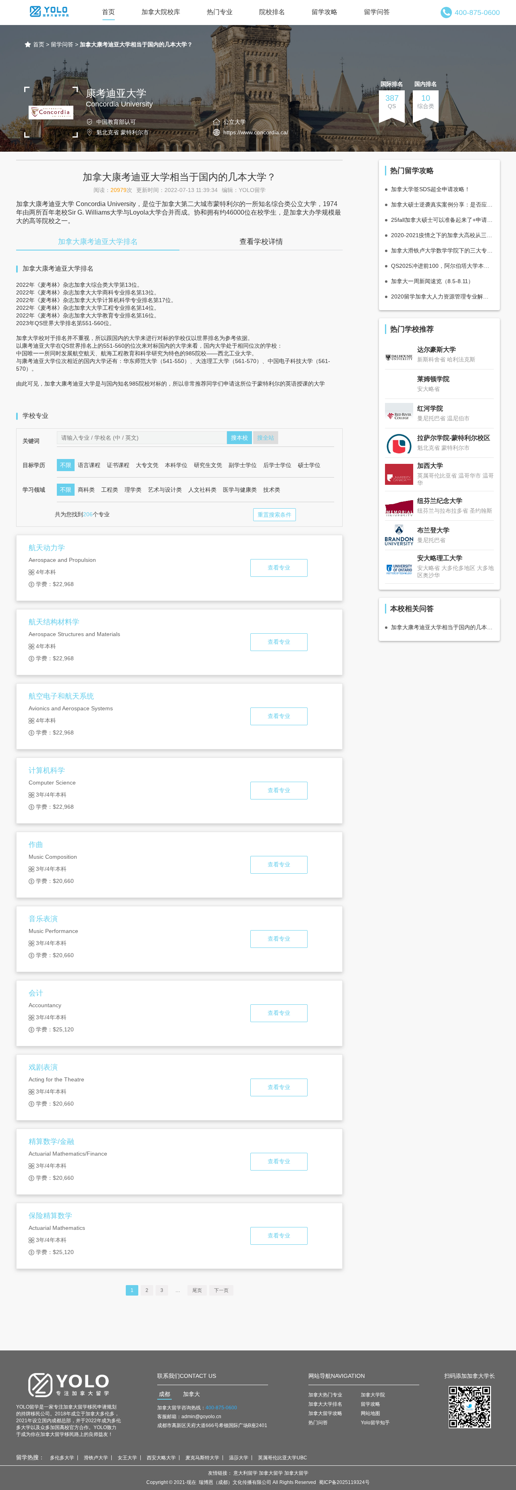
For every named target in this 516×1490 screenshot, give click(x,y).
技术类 (271, 489)
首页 (108, 11)
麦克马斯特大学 (202, 1458)
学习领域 (34, 489)
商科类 (86, 489)
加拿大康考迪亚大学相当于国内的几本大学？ (442, 627)
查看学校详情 (261, 242)
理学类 (133, 489)
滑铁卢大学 (96, 1458)
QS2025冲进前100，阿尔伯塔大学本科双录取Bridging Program (442, 266)
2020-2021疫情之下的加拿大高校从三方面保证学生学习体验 (442, 235)
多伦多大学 (62, 1458)
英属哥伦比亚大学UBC (282, 1458)
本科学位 (176, 465)
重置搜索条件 (274, 514)
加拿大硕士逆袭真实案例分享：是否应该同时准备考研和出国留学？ (442, 204)
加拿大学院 (373, 1395)
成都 (164, 1394)
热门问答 (318, 1422)
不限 (65, 465)
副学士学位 (243, 465)
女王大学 (127, 1458)
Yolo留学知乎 (375, 1422)
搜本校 (239, 437)
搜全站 (265, 437)
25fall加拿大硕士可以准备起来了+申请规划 (442, 220)
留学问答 (377, 11)
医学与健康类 (240, 489)
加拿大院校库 (160, 11)
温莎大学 (238, 1458)
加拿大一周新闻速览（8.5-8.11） (432, 281)
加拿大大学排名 (325, 1404)
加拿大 (191, 1394)
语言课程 (89, 465)
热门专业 (220, 11)
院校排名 (272, 11)
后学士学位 (277, 465)
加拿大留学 (271, 1473)
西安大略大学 (161, 1458)
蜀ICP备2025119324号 (344, 1482)
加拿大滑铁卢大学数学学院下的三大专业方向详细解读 (442, 250)
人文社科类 (202, 489)
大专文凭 (147, 465)
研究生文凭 (208, 465)
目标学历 (34, 465)
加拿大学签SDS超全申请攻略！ (430, 189)
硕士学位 (309, 465)
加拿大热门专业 (325, 1395)
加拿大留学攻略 (325, 1413)
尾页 (197, 1290)
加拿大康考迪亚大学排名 (98, 242)
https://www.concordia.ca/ (255, 132)
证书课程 (118, 465)
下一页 (221, 1290)
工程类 (109, 489)
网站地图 (370, 1413)
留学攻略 (324, 11)
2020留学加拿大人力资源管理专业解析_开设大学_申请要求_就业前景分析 (442, 296)
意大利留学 (245, 1473)
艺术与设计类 (165, 489)
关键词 (31, 441)
